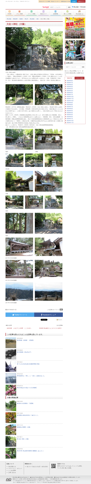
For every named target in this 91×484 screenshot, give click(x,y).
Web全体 (82, 7)
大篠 (37, 19)
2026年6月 (70, 84)
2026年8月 (70, 80)
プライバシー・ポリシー (15, 468)
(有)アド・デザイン (36, 482)
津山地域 (32, 19)
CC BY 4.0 (62, 480)
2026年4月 (70, 88)
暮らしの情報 (67, 14)
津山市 (26, 19)
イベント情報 (31, 14)
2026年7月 (70, 82)
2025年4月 (70, 112)
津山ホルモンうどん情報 (44, 1)
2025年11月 (70, 98)
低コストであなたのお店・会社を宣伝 (37, 466)
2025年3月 (70, 114)
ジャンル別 (79, 78)
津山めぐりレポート (55, 1)
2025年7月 (70, 106)
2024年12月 (70, 120)
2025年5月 (70, 110)
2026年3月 (70, 90)
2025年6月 (70, 108)
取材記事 (15, 19)
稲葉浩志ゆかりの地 (65, 1)
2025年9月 (70, 102)
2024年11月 (70, 122)
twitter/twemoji (32, 480)
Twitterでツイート (20, 314)
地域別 (21, 19)
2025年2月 (70, 116)
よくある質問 (12, 470)
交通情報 (55, 14)
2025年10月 (70, 100)
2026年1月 (70, 94)
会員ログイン (81, 1)
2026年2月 (70, 92)
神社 (61, 309)
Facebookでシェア (49, 314)
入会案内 (74, 1)
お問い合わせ (12, 472)
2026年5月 (70, 86)
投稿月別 (69, 78)
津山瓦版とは (79, 14)
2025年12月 (70, 96)
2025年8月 (70, 104)
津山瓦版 (18, 7)
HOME (9, 14)
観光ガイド (43, 14)
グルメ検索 (19, 14)
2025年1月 (70, 118)
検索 (69, 7)
